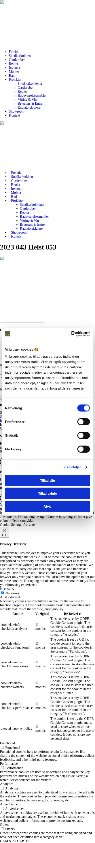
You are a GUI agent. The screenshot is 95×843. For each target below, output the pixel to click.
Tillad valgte (47, 493)
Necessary (12, 593)
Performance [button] (9, 763)
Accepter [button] (29, 524)
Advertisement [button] (10, 804)
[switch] (83, 421)
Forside (14, 52)
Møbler (14, 71)
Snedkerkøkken (20, 56)
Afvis (47, 506)
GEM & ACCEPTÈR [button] (15, 841)
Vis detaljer (72, 467)
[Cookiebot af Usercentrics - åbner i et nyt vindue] (70, 334)
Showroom (16, 111)
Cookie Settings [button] (11, 524)
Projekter (15, 79)
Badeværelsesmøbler (32, 95)
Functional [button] (7, 743)
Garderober (17, 59)
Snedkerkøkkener (30, 83)
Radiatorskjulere (29, 107)
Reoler (13, 63)
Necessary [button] (7, 589)
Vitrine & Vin (27, 99)
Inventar (14, 67)
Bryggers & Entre (30, 103)
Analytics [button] (6, 784)
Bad (12, 75)
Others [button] (4, 824)
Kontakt (14, 115)
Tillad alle (47, 480)
